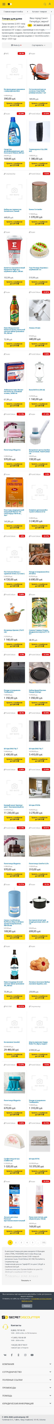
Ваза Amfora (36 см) (37, 390)
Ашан (33, 54)
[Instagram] (25, 1355)
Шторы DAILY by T (11, 749)
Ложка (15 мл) (34, 328)
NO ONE (8, 1006)
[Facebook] (12, 1355)
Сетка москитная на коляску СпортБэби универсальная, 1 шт (37, 91)
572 (43, 1242)
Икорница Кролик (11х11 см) (14, 631)
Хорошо (27, 1306)
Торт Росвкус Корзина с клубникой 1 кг (38, 269)
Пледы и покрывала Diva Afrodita (39, 573)
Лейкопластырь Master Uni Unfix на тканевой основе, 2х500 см (13, 391)
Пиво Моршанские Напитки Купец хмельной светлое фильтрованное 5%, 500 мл (14, 330)
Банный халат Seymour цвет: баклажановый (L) (14, 806)
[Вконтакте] (5, 1355)
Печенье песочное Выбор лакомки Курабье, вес (39, 983)
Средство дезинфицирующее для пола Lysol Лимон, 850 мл (14, 151)
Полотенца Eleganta (12, 450)
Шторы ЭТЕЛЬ (34, 805)
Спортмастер (10, 174)
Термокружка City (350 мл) (38, 150)
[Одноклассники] (18, 1355)
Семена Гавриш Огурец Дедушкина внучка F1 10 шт (39, 632)
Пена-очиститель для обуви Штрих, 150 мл (38, 1218)
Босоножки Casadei (12, 1042)
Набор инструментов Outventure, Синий (12, 210)
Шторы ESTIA (34, 1159)
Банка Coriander (35, 209)
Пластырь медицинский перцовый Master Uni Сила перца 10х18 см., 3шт (14, 512)
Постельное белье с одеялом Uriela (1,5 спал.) (14, 573)
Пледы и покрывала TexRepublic (12, 691)
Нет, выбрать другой (41, 25)
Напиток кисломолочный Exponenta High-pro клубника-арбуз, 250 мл (14, 269)
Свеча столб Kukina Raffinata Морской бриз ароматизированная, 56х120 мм (13, 922)
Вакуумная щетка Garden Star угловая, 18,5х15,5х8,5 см (39, 451)
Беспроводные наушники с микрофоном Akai (14, 90)
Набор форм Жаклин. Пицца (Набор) (37, 691)
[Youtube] (32, 1355)
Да (30, 25)
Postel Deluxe (35, 114)
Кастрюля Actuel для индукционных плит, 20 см (38, 922)
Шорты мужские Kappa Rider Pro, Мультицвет (38, 1043)
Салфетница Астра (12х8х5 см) (11, 1160)
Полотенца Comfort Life (39, 863)
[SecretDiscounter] (10, 4)
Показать (25, 1280)
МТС (7, 54)
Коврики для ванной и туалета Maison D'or (38, 511)
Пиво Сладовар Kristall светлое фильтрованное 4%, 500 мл (14, 984)
